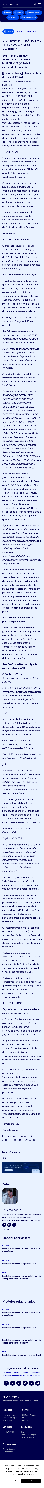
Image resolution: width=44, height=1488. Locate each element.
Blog (22, 1432)
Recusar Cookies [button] (12, 1481)
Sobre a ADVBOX (27, 1437)
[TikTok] (25, 1383)
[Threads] (37, 1383)
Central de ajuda (9, 1449)
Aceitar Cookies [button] (31, 1481)
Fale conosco (8, 1452)
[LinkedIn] (14, 1225)
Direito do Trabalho (30, 17)
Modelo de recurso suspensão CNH (19, 1263)
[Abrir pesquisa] (35, 4)
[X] (31, 1383)
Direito (8, 12)
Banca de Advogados (10, 1418)
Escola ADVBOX (9, 1432)
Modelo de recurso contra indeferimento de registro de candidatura (21, 1277)
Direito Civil (14, 17)
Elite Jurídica (7, 1420)
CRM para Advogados (30, 1415)
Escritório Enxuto (9, 1415)
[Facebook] (4, 1225)
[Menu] (39, 4)
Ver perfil (6, 1229)
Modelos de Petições (29, 1435)
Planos (24, 1418)
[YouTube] (12, 1383)
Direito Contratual (35, 12)
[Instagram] (9, 1225)
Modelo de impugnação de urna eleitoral (21, 1355)
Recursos (20, 12)
